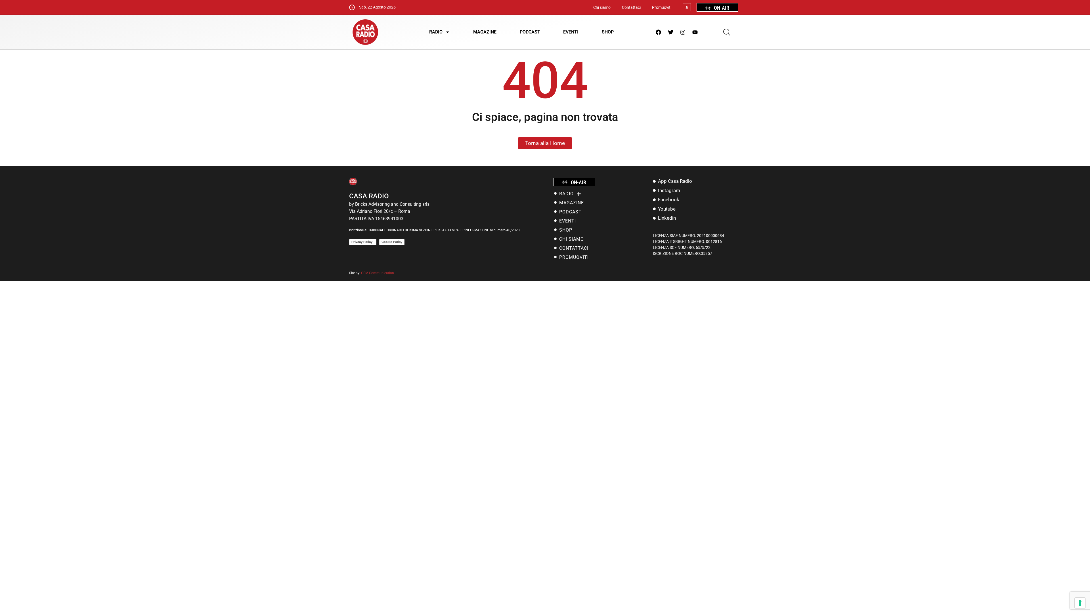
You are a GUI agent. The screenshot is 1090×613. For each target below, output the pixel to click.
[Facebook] (658, 32)
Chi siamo (602, 7)
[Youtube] (695, 32)
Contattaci (631, 7)
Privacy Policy (362, 242)
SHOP (608, 32)
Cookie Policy (392, 242)
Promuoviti (661, 7)
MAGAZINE (484, 32)
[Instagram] (683, 32)
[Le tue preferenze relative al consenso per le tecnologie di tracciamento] (1080, 603)
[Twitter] (670, 32)
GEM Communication (378, 273)
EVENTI (570, 32)
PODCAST (530, 32)
